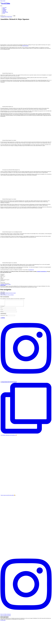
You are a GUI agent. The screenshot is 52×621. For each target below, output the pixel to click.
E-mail (1, 309)
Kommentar (2, 306)
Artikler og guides (8, 284)
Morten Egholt (9, 16)
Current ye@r (2, 315)
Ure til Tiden (4, 7)
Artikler (3, 8)
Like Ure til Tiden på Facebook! (5, 615)
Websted (1, 311)
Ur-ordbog (4, 10)
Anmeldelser (4, 9)
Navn (1, 307)
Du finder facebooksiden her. (42, 271)
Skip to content (2, 0)
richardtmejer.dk (31, 269)
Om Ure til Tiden (5, 12)
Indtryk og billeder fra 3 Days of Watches (7, 294)
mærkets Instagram (25, 45)
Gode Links (4, 11)
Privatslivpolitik (2, 620)
